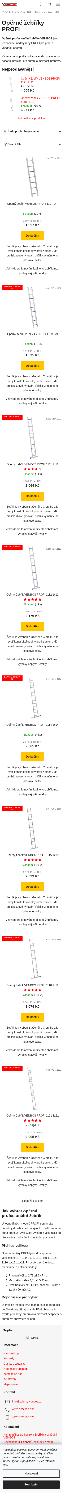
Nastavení (31, 1473)
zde (5, 1464)
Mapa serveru (11, 1384)
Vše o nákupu (11, 1353)
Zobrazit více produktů (31, 118)
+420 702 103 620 (23, 1417)
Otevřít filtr (14, 144)
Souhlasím (31, 1484)
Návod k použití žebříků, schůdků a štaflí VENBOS (28, 1444)
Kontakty (8, 1358)
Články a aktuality (14, 1363)
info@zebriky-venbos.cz (27, 1401)
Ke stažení (9, 1379)
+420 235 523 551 (23, 1409)
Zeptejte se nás (12, 1373)
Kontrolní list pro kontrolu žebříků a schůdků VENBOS (30, 1436)
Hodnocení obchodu (15, 1368)
